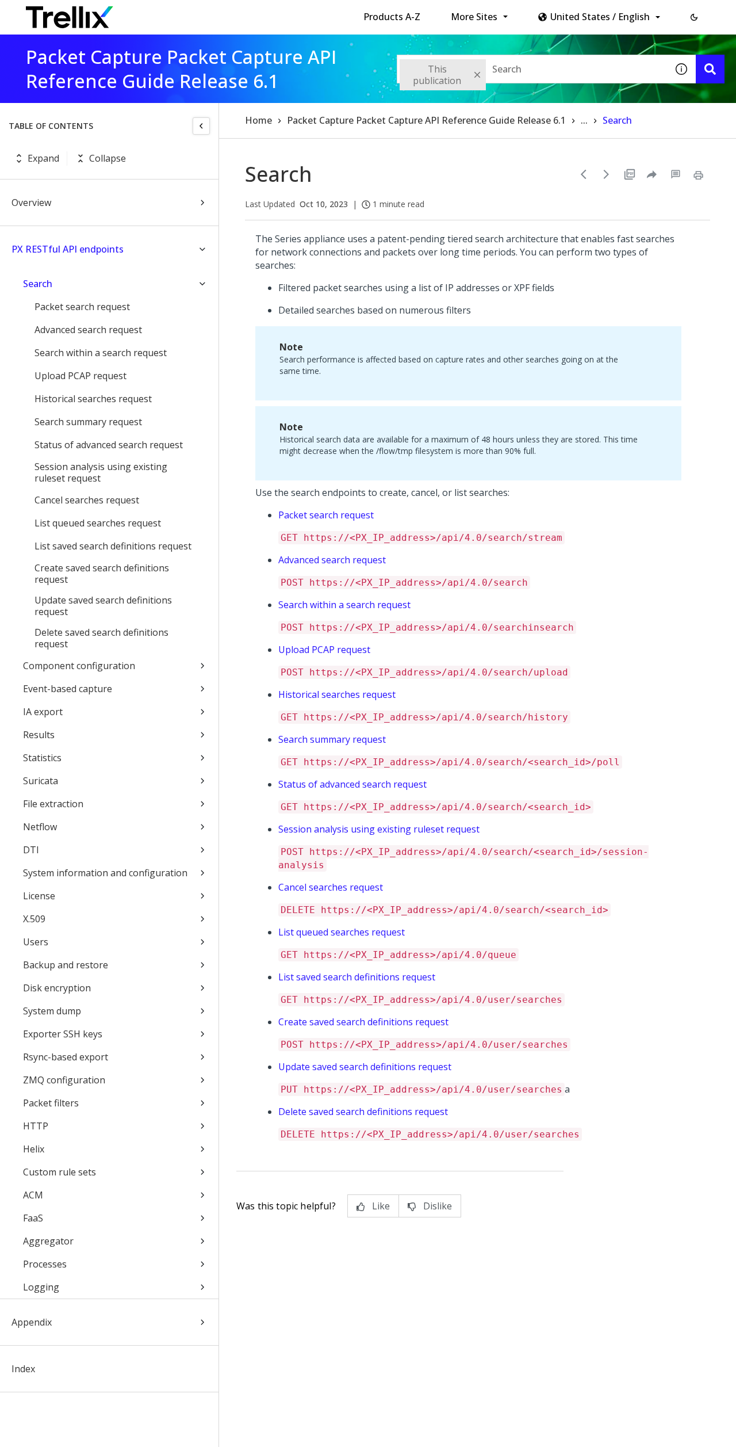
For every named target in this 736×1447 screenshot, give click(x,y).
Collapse (107, 158)
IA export (43, 711)
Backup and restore (65, 965)
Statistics (42, 757)
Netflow (40, 826)
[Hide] (201, 126)
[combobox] (532, 69)
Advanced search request (88, 329)
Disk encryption (57, 988)
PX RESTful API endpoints (68, 249)
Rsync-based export (65, 1057)
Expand (43, 158)
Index (23, 1368)
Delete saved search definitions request (101, 638)
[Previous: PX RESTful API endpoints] (583, 174)
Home (258, 120)
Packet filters (51, 1103)
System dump (52, 1011)
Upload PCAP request (80, 375)
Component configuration (79, 665)
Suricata (40, 780)
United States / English (600, 16)
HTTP (35, 1126)
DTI (31, 849)
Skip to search (277, 13)
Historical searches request (93, 398)
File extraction (53, 803)
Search (37, 283)
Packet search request (82, 306)
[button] (694, 17)
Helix (33, 1149)
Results (39, 734)
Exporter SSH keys (62, 1034)
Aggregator (48, 1241)
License (39, 895)
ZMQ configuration (64, 1080)
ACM (33, 1195)
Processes (45, 1264)
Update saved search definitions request (103, 605)
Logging (41, 1287)
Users (35, 942)
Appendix (32, 1322)
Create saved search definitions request (101, 573)
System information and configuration (105, 872)
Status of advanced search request (108, 444)
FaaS (33, 1218)
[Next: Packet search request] (606, 174)
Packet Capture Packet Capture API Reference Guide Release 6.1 (426, 120)
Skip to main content (190, 13)
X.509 (34, 919)
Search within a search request (100, 352)
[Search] (710, 69)
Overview (31, 202)
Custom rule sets (59, 1172)
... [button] (584, 120)
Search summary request (88, 421)
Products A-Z (391, 16)
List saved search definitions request (112, 546)
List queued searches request (97, 523)
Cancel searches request (86, 500)
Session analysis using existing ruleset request (100, 472)
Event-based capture (67, 688)
